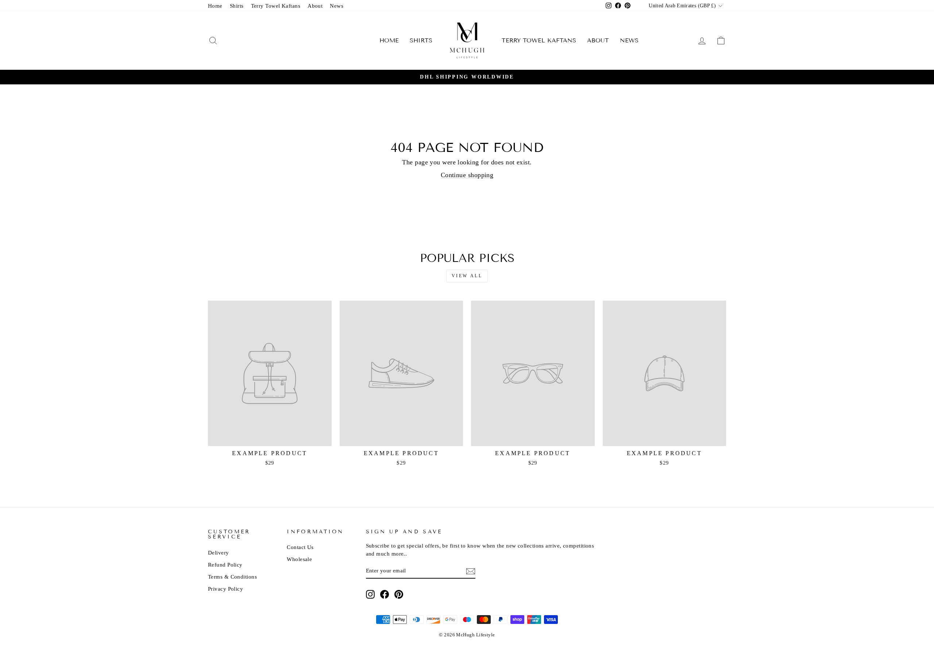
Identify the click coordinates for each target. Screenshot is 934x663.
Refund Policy (225, 564)
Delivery (218, 552)
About (315, 6)
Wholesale (299, 559)
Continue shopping (467, 175)
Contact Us (300, 547)
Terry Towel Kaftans (276, 6)
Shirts (237, 6)
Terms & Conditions (232, 577)
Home (215, 6)
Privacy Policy (225, 589)
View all (467, 275)
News (336, 6)
